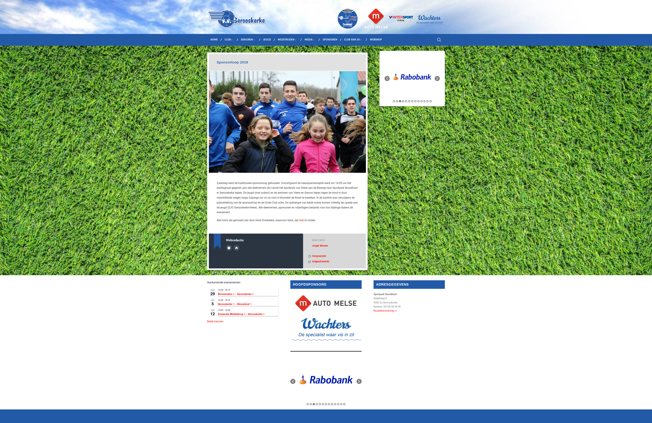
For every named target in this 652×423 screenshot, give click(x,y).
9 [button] (418, 101)
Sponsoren (330, 40)
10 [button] (421, 101)
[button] (387, 78)
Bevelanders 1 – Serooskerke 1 (236, 294)
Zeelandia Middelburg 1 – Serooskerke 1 (241, 314)
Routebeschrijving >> (385, 310)
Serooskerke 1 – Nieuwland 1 (234, 304)
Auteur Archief (229, 248)
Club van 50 (352, 40)
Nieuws (324, 245)
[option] (414, 77)
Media (309, 40)
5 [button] (406, 101)
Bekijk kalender (215, 321)
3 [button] (400, 101)
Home (214, 40)
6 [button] (409, 101)
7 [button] (412, 101)
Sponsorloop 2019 (232, 62)
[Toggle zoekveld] (439, 40)
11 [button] (424, 101)
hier (301, 220)
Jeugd (267, 40)
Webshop (376, 40)
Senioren (247, 40)
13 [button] (431, 101)
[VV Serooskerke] (236, 20)
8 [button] (415, 101)
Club (228, 40)
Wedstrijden (286, 40)
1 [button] (394, 101)
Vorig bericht (319, 256)
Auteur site (236, 248)
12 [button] (428, 101)
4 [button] (403, 101)
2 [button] (397, 101)
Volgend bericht (320, 261)
